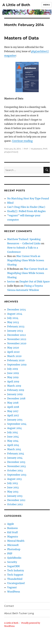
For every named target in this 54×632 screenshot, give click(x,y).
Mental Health (15, 540)
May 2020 (13, 347)
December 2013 (16, 461)
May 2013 (12, 491)
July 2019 (12, 368)
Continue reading (22, 140)
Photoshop (13, 549)
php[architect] (11, 152)
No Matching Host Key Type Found (28, 198)
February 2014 (15, 453)
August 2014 (14, 428)
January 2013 (14, 495)
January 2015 (14, 419)
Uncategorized (16, 583)
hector (11, 281)
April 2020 (13, 351)
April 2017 (13, 415)
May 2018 (12, 402)
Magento (12, 536)
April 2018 (13, 406)
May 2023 (13, 322)
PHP (26, 148)
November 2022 (16, 339)
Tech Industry (15, 570)
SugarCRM (13, 566)
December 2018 (16, 398)
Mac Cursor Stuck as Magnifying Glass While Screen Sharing (25, 260)
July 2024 (12, 317)
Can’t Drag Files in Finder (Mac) (26, 206)
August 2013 (14, 478)
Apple (10, 523)
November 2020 (16, 343)
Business (12, 528)
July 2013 (12, 483)
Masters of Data (21, 38)
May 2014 (12, 440)
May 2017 (12, 411)
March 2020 (14, 356)
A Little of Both (16, 5)
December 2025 (16, 309)
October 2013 (15, 470)
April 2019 (13, 381)
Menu (46, 4)
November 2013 (16, 466)
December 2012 (16, 500)
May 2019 (13, 377)
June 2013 (13, 487)
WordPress (13, 591)
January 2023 (15, 330)
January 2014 (14, 457)
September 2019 (17, 364)
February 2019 (15, 389)
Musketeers (36, 148)
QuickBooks (14, 557)
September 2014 (16, 423)
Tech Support (15, 574)
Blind (10, 202)
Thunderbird (14, 578)
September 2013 (16, 474)
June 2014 (13, 436)
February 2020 (15, 360)
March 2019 (14, 385)
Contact (9, 605)
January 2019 (15, 394)
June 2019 (13, 373)
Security (12, 561)
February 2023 (15, 326)
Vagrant (12, 587)
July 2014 (12, 432)
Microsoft (13, 545)
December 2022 (16, 334)
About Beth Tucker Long (19, 613)
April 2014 (13, 445)
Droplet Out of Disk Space (34, 281)
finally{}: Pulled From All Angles (26, 211)
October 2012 (15, 504)
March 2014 (14, 449)
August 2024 (14, 313)
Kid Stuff (12, 532)
